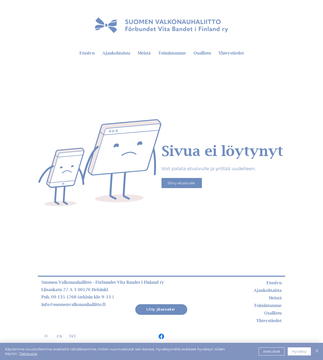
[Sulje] (317, 351)
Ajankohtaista (268, 290)
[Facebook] (161, 336)
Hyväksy (299, 351)
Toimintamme (268, 305)
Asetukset (271, 351)
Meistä (275, 298)
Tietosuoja (28, 353)
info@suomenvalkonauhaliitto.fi (73, 304)
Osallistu (273, 313)
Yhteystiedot (269, 320)
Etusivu (274, 282)
